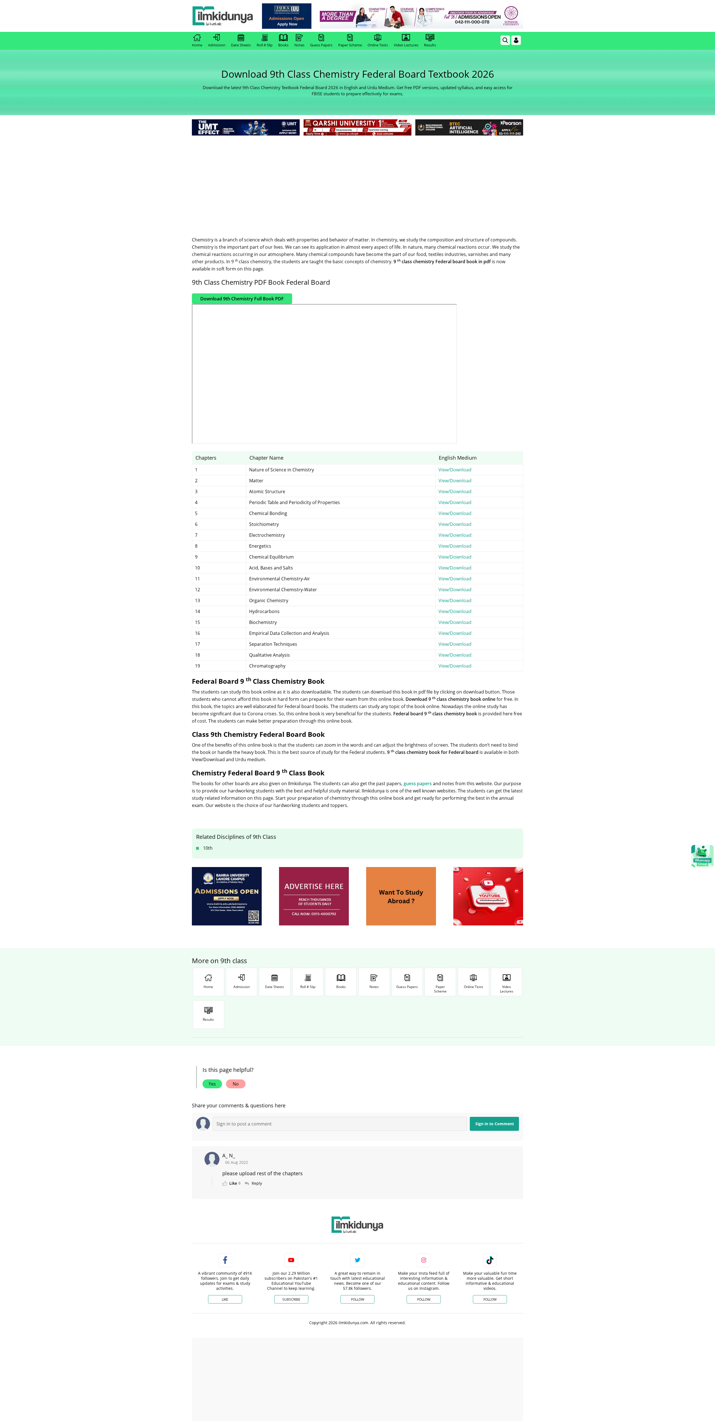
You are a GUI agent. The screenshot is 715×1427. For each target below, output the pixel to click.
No (236, 1084)
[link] (286, 16)
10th (208, 848)
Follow (357, 1299)
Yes (212, 1084)
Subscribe (291, 1299)
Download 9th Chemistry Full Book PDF (242, 299)
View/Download (454, 470)
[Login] (516, 40)
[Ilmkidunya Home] (222, 16)
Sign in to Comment (494, 1123)
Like (225, 1299)
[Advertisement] (357, 179)
